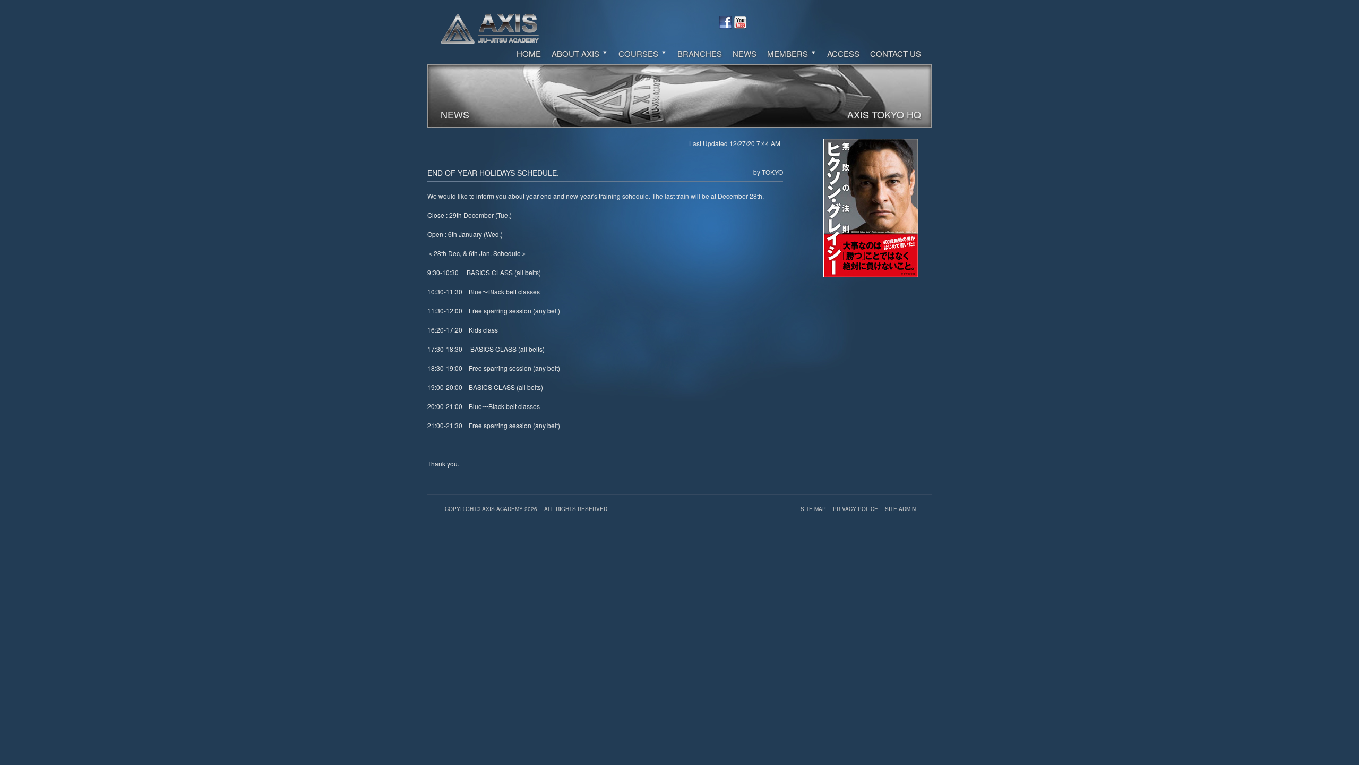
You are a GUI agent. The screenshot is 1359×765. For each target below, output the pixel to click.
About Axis (576, 53)
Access (843, 53)
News (744, 53)
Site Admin (900, 509)
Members (788, 53)
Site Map (814, 509)
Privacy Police (856, 509)
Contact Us (895, 53)
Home (529, 53)
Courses (639, 53)
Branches (699, 53)
